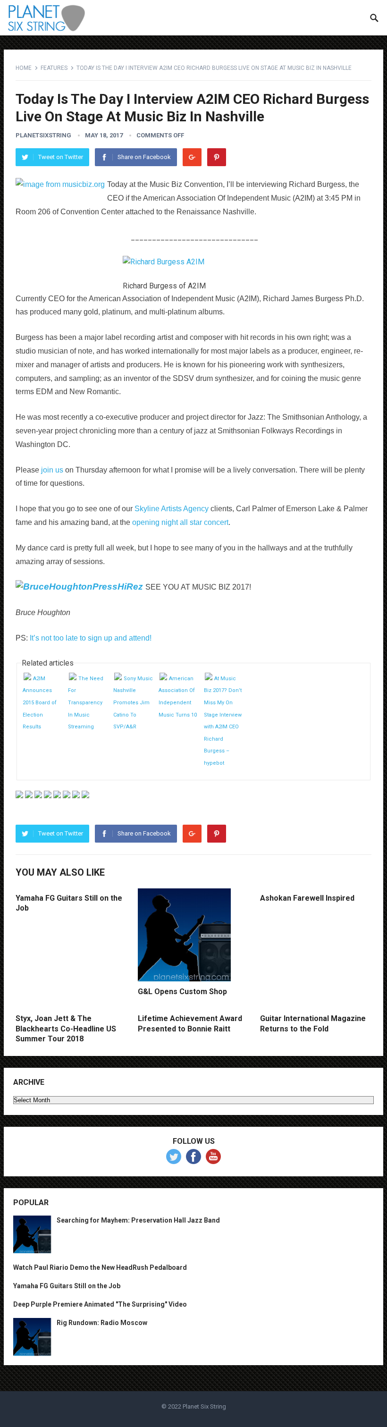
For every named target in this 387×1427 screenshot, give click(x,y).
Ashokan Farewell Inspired (307, 898)
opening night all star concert (180, 522)
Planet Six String (204, 1406)
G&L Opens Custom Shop (182, 991)
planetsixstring (43, 135)
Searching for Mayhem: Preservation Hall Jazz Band (138, 1220)
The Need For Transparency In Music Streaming (85, 703)
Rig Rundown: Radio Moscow (102, 1322)
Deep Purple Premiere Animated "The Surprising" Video (100, 1304)
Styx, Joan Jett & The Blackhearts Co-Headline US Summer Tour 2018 (66, 1028)
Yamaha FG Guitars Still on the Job (66, 1286)
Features (54, 68)
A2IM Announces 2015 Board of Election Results (40, 703)
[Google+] (192, 157)
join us (52, 470)
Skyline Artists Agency (172, 509)
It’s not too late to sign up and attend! (90, 638)
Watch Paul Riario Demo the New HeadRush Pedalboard (100, 1267)
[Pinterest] (216, 157)
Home (24, 68)
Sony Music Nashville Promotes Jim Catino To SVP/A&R (133, 703)
